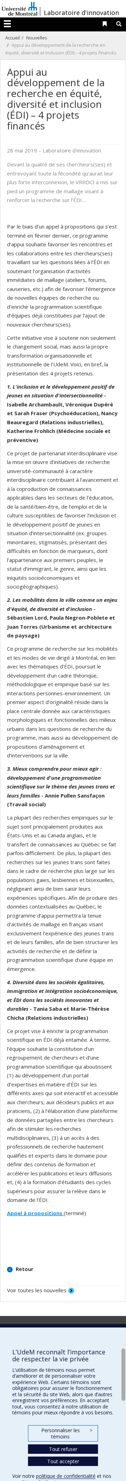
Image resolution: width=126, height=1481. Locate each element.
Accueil (12, 38)
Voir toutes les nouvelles (36, 1290)
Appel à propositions (35, 1213)
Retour (23, 1268)
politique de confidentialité (66, 1476)
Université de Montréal (19, 9)
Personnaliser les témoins (66, 1433)
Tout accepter (63, 1461)
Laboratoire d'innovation (81, 12)
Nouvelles (36, 38)
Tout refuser (63, 1449)
